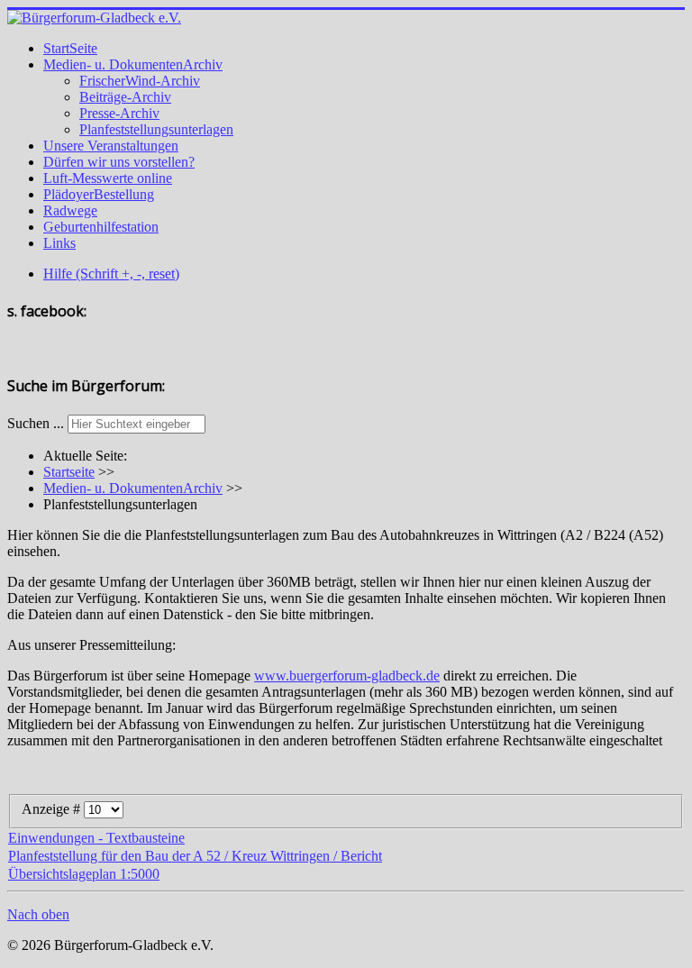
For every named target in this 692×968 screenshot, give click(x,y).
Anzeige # (53, 809)
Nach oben (38, 914)
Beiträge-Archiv (125, 97)
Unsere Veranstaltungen (110, 145)
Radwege (70, 210)
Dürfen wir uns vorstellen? (119, 161)
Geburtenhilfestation (101, 226)
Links (59, 243)
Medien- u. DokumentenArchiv (133, 64)
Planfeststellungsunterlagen (156, 129)
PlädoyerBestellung (98, 194)
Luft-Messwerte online (107, 178)
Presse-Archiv (119, 113)
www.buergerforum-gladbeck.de (347, 675)
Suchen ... (35, 423)
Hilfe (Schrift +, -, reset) (111, 273)
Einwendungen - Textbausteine (96, 837)
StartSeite (70, 48)
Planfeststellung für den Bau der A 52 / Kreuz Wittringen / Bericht (195, 855)
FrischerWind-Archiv (139, 80)
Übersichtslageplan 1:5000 (83, 873)
